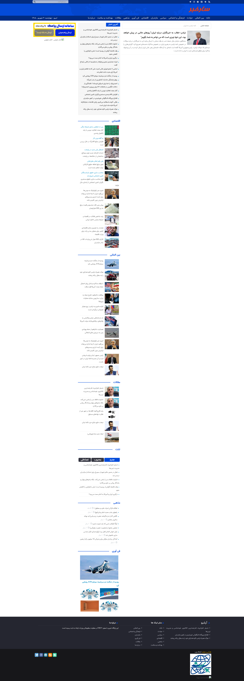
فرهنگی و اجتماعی (177, 18)
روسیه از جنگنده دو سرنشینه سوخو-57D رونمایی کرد (100, 76)
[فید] (209, 2)
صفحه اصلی (205, 25)
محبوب (97, 460)
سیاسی (163, 18)
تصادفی (85, 460)
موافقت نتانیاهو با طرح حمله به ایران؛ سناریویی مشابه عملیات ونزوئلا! (93, 298)
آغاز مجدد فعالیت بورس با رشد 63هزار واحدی (102, 90)
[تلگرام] (190, 2)
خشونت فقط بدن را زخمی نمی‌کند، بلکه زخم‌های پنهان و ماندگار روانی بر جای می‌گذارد (91, 402)
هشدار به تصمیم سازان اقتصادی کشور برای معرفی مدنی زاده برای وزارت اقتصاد (92, 231)
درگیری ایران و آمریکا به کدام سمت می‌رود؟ (103, 58)
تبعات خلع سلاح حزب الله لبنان (92, 367)
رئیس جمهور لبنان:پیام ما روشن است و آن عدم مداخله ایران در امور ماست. (91, 358)
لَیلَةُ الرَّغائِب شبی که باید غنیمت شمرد (104, 524)
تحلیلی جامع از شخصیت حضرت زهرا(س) (103, 528)
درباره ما (91, 18)
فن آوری (135, 18)
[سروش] (198, 2)
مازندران (154, 18)
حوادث (190, 18)
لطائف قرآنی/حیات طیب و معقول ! (105, 508)
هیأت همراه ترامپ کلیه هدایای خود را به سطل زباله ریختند (189, 638)
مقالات (118, 18)
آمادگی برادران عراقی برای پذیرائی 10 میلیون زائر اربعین (98, 539)
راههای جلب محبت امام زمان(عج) (106, 512)
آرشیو (204, 623)
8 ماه (89, 508)
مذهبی (126, 18)
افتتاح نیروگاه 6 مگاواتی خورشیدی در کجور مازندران (100, 98)
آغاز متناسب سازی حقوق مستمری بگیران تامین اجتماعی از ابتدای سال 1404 (99, 182)
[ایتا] (201, 2)
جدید (112, 460)
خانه (208, 18)
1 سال (90, 512)
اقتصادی (145, 18)
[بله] (205, 2)
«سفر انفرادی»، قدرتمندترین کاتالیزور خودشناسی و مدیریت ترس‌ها (93, 391)
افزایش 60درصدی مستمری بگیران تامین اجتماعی (101, 94)
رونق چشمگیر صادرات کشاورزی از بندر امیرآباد (102, 80)
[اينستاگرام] (194, 2)
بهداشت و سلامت (105, 18)
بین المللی (199, 18)
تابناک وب (198, 652)
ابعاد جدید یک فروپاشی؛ (95, 434)
